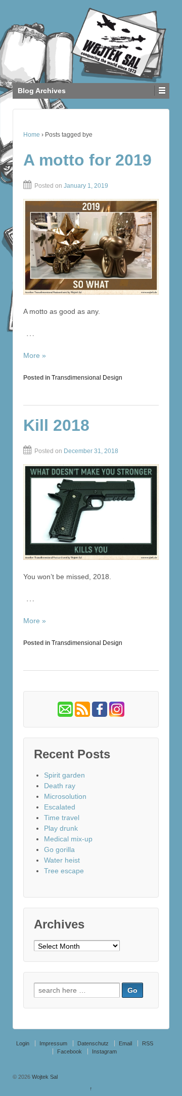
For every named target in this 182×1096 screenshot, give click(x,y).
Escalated (59, 807)
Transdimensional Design (87, 377)
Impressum (53, 1043)
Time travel (61, 818)
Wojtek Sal (44, 1077)
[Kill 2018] (91, 512)
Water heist (62, 860)
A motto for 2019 (87, 160)
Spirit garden (64, 775)
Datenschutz (93, 1043)
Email (125, 1043)
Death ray (59, 786)
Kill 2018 (56, 425)
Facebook (69, 1051)
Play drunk (61, 828)
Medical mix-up (68, 839)
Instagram (104, 1051)
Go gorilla (59, 849)
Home (31, 134)
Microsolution (65, 796)
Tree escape (64, 871)
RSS (147, 1043)
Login (22, 1043)
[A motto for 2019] (91, 247)
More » (34, 355)
